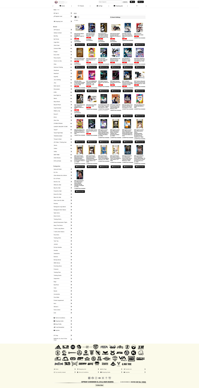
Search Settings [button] (116, 17)
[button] (136, 6)
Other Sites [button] (100, 385)
